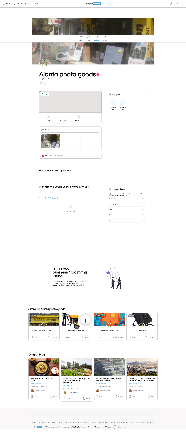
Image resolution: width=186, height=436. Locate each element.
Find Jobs (61, 422)
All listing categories (122, 422)
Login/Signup (141, 422)
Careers (112, 422)
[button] (181, 3)
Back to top (122, 427)
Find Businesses (41, 422)
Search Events (77, 422)
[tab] (45, 198)
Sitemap (132, 422)
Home (33, 422)
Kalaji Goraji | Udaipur (46, 79)
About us (68, 422)
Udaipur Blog (52, 422)
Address (63, 120)
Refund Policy (150, 422)
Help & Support (103, 422)
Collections (94, 422)
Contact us (86, 422)
